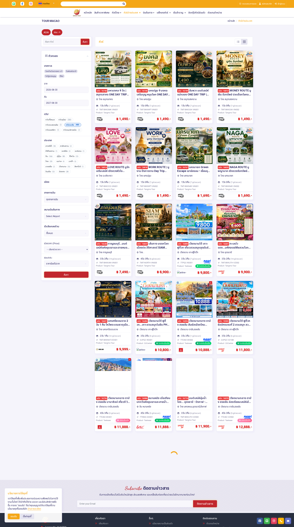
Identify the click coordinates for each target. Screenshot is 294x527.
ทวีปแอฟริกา (51, 130)
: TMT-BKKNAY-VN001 (189, 186)
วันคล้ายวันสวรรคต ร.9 (53, 71)
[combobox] (46, 2)
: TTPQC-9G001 (186, 263)
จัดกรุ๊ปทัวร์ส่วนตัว (196, 13)
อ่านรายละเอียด (34, 508)
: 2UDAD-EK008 (146, 494)
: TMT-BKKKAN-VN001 (108, 263)
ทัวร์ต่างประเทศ (131, 13)
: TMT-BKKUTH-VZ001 (189, 494)
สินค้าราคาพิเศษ (101, 13)
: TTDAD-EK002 (186, 340)
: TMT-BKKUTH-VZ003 (189, 417)
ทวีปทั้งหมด (50, 120)
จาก (45, 83)
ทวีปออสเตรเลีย (53, 125)
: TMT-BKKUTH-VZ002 (229, 263)
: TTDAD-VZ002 (227, 417)
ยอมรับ (14, 516)
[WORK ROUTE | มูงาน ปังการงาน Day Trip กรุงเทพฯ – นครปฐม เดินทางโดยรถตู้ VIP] (153, 145)
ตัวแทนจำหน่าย (215, 13)
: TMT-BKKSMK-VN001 (108, 109)
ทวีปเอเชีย (72, 125)
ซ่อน (55, 32)
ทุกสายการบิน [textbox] (52, 199)
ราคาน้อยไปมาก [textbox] (53, 263)
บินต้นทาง (147, 13)
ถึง (45, 97)
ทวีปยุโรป (64, 120)
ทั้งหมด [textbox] (49, 233)
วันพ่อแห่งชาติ (71, 71)
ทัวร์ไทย (115, 13)
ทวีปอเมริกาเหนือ (71, 130)
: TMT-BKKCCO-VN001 (108, 186)
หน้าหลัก (88, 13)
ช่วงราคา (51, 243)
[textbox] (46, 4)
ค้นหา (85, 42)
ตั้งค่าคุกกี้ (27, 516)
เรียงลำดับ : (48, 258)
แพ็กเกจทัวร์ (163, 13)
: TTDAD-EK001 (105, 417)
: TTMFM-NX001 (227, 494)
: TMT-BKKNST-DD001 (107, 340)
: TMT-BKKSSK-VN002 (229, 109)
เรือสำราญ (178, 13)
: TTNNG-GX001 (146, 417)
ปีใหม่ (61, 76)
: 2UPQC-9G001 (145, 340)
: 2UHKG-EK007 (105, 494)
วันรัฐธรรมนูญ (50, 76)
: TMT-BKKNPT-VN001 (148, 109)
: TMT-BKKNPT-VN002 (148, 186)
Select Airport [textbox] (53, 216)
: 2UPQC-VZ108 (227, 340)
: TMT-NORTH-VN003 (148, 263)
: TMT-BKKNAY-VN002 (229, 186)
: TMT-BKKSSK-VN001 (189, 109)
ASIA (46, 32)
